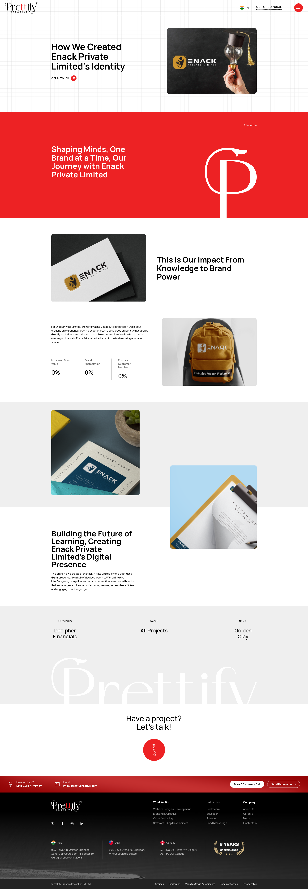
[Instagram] (72, 824)
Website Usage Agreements (200, 883)
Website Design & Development (172, 809)
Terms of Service (229, 883)
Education (212, 813)
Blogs (246, 818)
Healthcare (213, 809)
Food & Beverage (217, 823)
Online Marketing (163, 818)
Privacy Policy (250, 883)
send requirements (283, 784)
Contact (154, 749)
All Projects (154, 630)
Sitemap (159, 883)
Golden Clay (243, 633)
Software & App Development (170, 823)
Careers (248, 813)
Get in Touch (60, 78)
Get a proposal (269, 7)
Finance (211, 818)
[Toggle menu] (298, 7)
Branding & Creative (165, 813)
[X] (53, 824)
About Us (248, 809)
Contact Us (250, 823)
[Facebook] (62, 824)
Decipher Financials (65, 633)
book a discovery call (247, 784)
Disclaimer (174, 883)
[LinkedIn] (82, 824)
